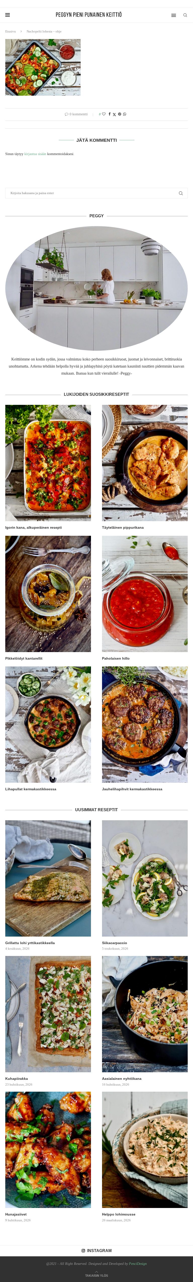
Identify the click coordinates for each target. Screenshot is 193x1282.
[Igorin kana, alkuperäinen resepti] (48, 463)
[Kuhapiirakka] (48, 1014)
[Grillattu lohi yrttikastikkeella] (48, 878)
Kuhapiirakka (16, 1079)
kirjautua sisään (35, 154)
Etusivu (10, 31)
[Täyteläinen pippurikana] (145, 463)
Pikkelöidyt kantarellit (23, 658)
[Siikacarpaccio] (145, 878)
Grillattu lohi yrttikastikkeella (30, 943)
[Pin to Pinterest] (119, 114)
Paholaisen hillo (116, 658)
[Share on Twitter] (114, 114)
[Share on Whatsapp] (124, 114)
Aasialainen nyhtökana (121, 1079)
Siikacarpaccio (114, 943)
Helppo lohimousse (118, 1214)
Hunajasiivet (16, 1214)
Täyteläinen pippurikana (123, 527)
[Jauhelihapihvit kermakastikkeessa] (145, 724)
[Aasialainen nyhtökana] (145, 1014)
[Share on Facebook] (110, 114)
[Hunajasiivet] (48, 1150)
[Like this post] (104, 114)
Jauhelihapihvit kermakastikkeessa (132, 789)
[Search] (185, 15)
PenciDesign (138, 1264)
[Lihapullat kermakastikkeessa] (48, 724)
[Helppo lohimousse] (145, 1150)
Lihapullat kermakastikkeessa (30, 789)
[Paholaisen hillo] (145, 594)
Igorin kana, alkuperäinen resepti (33, 527)
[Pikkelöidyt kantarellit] (48, 594)
